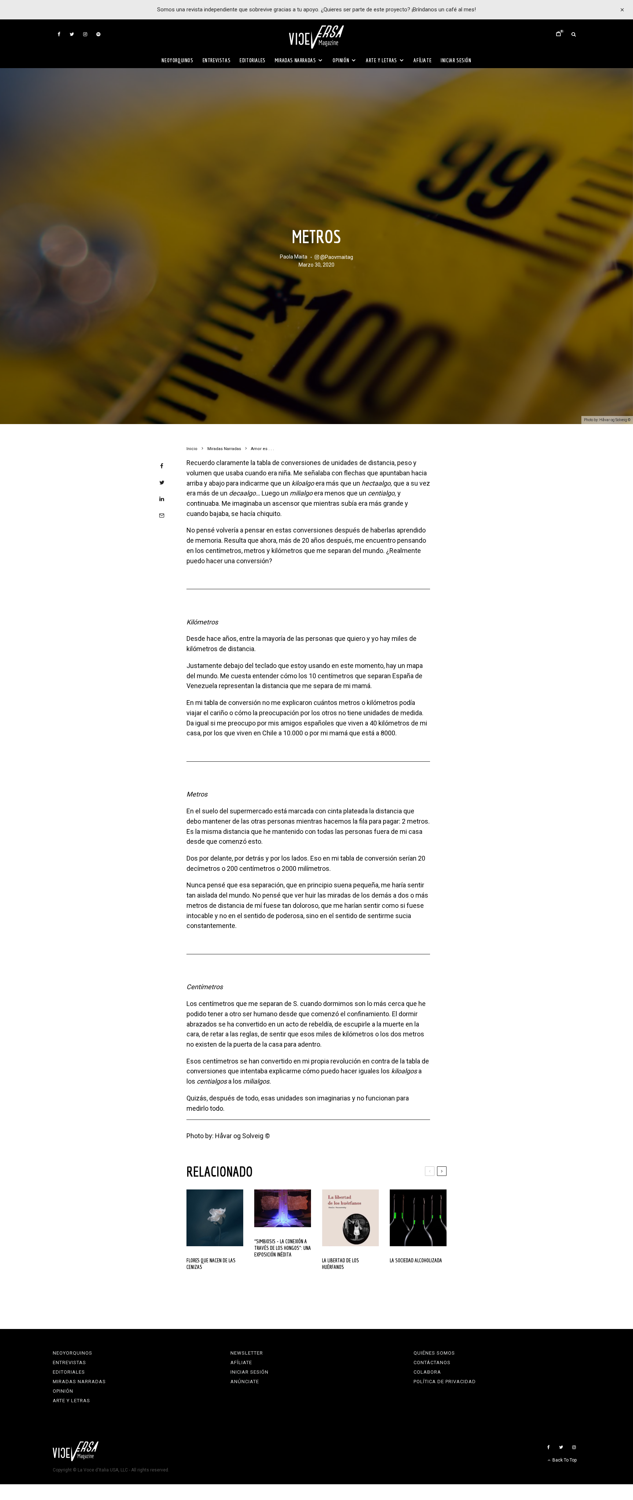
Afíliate (423, 60)
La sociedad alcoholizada (416, 1260)
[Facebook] (59, 34)
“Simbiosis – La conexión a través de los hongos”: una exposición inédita (282, 1248)
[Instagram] (85, 34)
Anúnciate (244, 1381)
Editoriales (253, 60)
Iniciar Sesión (456, 60)
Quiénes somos (434, 1353)
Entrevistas (217, 60)
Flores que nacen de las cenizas (211, 1263)
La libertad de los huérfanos (340, 1263)
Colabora (427, 1372)
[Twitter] (72, 34)
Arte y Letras (381, 60)
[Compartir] (161, 466)
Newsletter (246, 1353)
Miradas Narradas (295, 60)
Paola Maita (293, 257)
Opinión (341, 60)
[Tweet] (161, 482)
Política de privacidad (445, 1381)
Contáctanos (432, 1362)
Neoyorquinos (177, 60)
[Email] (161, 515)
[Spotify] (98, 34)
